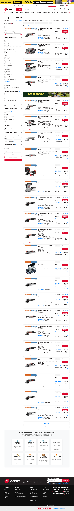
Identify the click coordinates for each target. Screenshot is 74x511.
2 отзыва (66, 116)
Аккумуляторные (48, 20)
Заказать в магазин (40, 37)
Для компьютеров (33, 497)
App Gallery (68, 494)
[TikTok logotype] (44, 482)
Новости (5, 492)
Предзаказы (45, 496)
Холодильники (38, 12)
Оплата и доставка (32, 5)
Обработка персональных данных (20, 496)
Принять (47, 508)
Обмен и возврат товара (19, 493)
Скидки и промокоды (46, 489)
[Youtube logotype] (24, 482)
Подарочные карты (25, 5)
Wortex (63, 20)
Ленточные (38, 22)
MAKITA (41, 20)
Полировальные (56, 20)
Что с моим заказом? (39, 5)
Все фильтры (13, 160)
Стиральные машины (46, 12)
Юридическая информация (19, 494)
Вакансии (6, 494)
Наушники (66, 12)
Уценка (11, 12)
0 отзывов (66, 28)
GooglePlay (56, 494)
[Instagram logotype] (27, 482)
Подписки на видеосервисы (34, 494)
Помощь (15, 5)
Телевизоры (27, 12)
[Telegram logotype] (37, 482)
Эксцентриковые (35, 20)
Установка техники (33, 490)
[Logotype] (8, 9)
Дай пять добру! (7, 497)
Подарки (44, 492)
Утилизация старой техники (34, 499)
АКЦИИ (7, 12)
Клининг (31, 492)
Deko (51, 22)
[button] (69, 12)
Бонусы (44, 493)
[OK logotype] (41, 482)
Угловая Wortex (45, 22)
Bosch (67, 20)
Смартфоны (16, 12)
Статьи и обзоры (7, 493)
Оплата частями (57, 33)
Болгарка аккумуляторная (29, 22)
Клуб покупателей (56, 487)
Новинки (44, 497)
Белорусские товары (46, 490)
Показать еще (46, 423)
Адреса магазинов (7, 490)
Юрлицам (19, 5)
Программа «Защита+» (33, 489)
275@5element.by (67, 491)
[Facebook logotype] (30, 482)
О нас (5, 489)
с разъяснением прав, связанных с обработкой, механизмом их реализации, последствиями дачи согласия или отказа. (58, 484)
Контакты (45, 5)
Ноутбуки (32, 12)
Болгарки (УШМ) (27, 20)
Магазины (12, 5)
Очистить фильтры (13, 157)
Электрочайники (60, 12)
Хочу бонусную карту (52, 5)
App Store (61, 494)
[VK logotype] (34, 482)
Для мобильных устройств (34, 496)
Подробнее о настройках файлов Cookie (59, 508)
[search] (55, 9)
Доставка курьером (41, 38)
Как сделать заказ (17, 489)
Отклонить (40, 508)
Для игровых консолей (33, 493)
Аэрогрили (53, 12)
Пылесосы (21, 12)
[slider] (5, 34)
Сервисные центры (33, 500)
